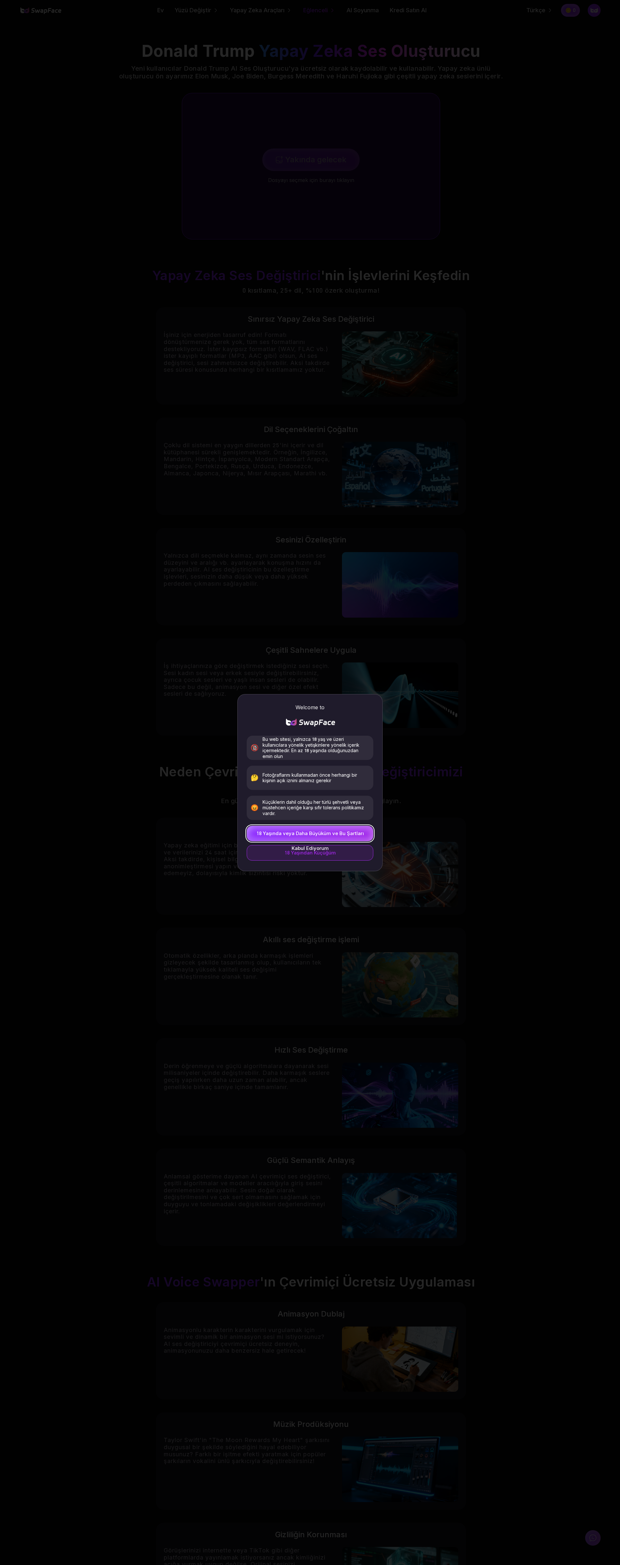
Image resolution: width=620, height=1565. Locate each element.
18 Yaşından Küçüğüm (310, 853)
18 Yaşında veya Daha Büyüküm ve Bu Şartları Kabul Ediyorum (310, 835)
